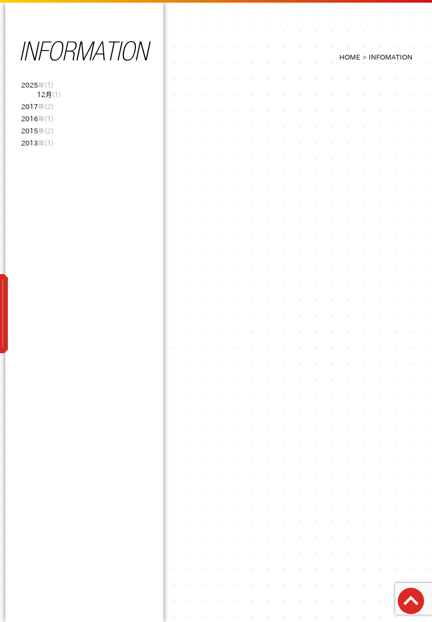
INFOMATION (391, 57)
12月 (49, 94)
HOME (349, 57)
